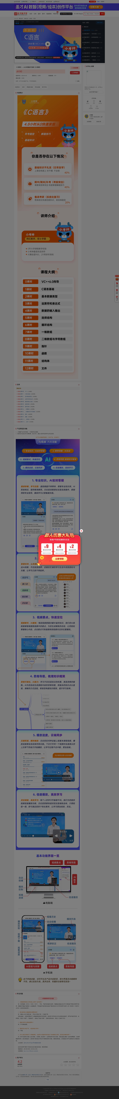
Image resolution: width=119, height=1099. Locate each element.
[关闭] (81, 530)
